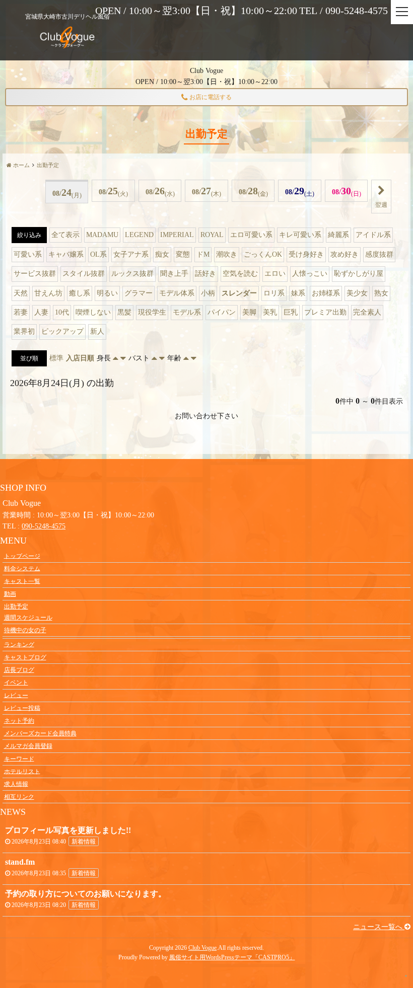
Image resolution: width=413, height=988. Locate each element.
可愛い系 (28, 254)
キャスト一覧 (22, 580)
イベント (16, 682)
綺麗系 (338, 235)
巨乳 (291, 312)
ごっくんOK (263, 254)
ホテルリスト (22, 771)
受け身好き (306, 254)
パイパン (222, 312)
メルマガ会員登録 (28, 745)
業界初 (24, 331)
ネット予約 (19, 720)
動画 (10, 593)
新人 (97, 331)
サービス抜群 (35, 273)
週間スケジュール (28, 617)
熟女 (381, 293)
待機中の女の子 (25, 630)
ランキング (19, 644)
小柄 (208, 293)
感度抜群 (379, 254)
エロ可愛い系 (251, 235)
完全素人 (367, 312)
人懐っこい (309, 273)
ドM (203, 254)
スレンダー (239, 293)
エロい (275, 273)
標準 (56, 358)
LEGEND (139, 235)
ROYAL (212, 235)
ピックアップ (62, 331)
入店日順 (80, 358)
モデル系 (187, 312)
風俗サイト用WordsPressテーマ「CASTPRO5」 (232, 957)
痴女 (162, 254)
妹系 (298, 293)
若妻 (21, 312)
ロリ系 (274, 293)
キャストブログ (25, 657)
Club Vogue (202, 947)
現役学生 (152, 312)
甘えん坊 (48, 293)
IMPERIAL (177, 235)
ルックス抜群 (132, 273)
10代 (62, 312)
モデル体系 (176, 293)
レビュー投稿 (22, 707)
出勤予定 (16, 606)
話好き (205, 273)
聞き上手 (174, 273)
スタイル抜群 (83, 273)
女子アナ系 (131, 254)
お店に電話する (210, 97)
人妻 (41, 312)
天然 (21, 293)
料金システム (22, 568)
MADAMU (102, 235)
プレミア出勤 (325, 312)
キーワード (19, 758)
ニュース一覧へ (378, 927)
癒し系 (79, 293)
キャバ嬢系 (66, 254)
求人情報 (16, 783)
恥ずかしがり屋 (358, 273)
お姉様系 (326, 293)
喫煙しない (93, 312)
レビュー (16, 695)
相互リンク (19, 796)
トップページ (22, 555)
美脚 (249, 312)
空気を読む (240, 273)
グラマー (138, 293)
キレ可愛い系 (300, 235)
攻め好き (344, 254)
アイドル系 (373, 235)
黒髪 (124, 312)
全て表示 (65, 235)
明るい (107, 293)
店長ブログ (19, 669)
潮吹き (226, 254)
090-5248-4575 (43, 526)
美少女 (357, 293)
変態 (183, 254)
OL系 (98, 254)
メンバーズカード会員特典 (40, 733)
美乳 (270, 312)
